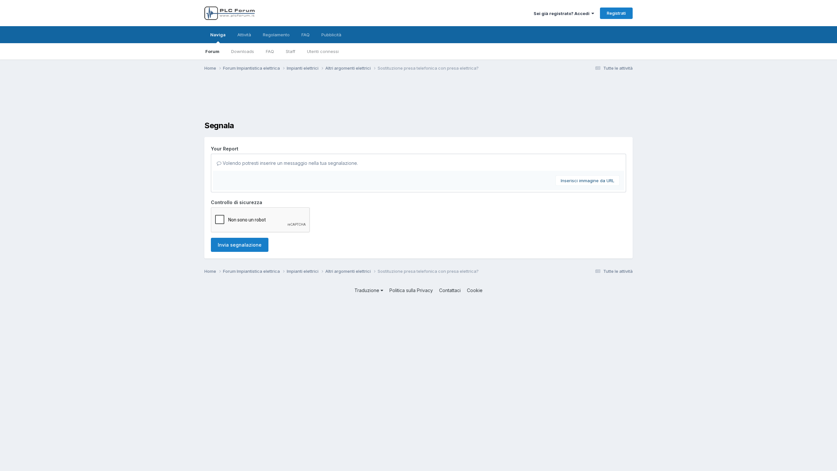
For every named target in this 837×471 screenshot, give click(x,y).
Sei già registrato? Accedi (562, 13)
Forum (212, 51)
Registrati (616, 13)
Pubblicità (331, 34)
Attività (244, 34)
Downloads (242, 51)
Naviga (218, 34)
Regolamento (276, 34)
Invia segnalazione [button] (240, 245)
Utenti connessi (323, 51)
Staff (290, 51)
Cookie (475, 290)
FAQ (270, 51)
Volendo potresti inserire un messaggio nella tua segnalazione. (289, 163)
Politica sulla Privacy (411, 290)
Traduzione (367, 290)
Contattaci (450, 290)
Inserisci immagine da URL (587, 180)
